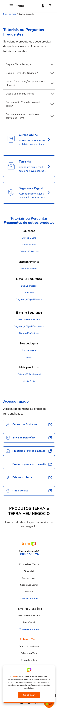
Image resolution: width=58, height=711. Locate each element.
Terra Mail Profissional (29, 319)
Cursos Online (29, 237)
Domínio (29, 357)
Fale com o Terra (22, 477)
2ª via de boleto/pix (23, 437)
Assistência (29, 381)
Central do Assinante (24, 424)
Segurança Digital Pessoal (29, 299)
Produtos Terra (9, 14)
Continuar (29, 695)
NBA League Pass (29, 268)
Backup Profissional (29, 333)
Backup (29, 591)
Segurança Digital (29, 584)
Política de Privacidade (36, 682)
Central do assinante (29, 646)
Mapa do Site (20, 490)
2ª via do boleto (29, 660)
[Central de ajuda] (50, 6)
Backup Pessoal (29, 285)
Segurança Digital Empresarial (29, 326)
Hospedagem (29, 350)
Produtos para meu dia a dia (29, 464)
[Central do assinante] (42, 5)
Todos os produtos (29, 598)
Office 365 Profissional (29, 374)
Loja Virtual (29, 622)
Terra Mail (29, 292)
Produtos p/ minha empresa (28, 451)
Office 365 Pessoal (29, 251)
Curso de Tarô (29, 244)
